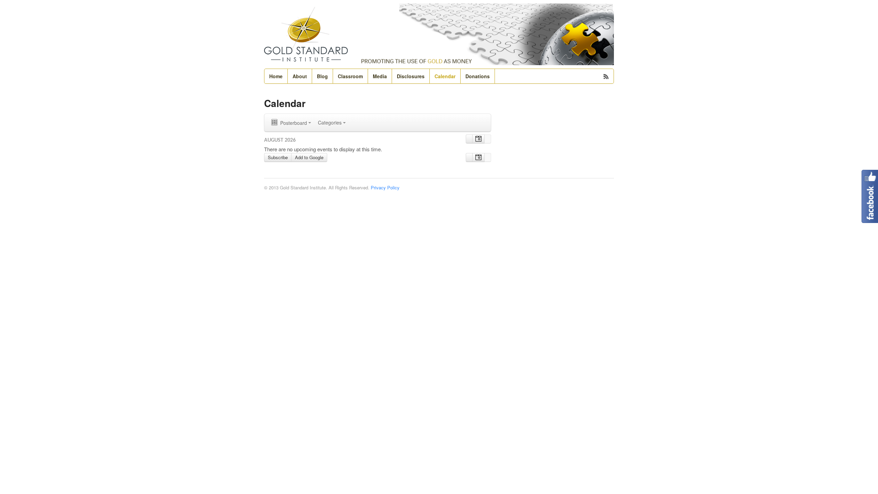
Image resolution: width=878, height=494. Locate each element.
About (300, 76)
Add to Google (309, 157)
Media (380, 76)
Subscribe (278, 157)
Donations (477, 76)
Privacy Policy (385, 187)
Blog (322, 76)
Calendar (445, 76)
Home (276, 76)
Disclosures (411, 76)
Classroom (350, 76)
